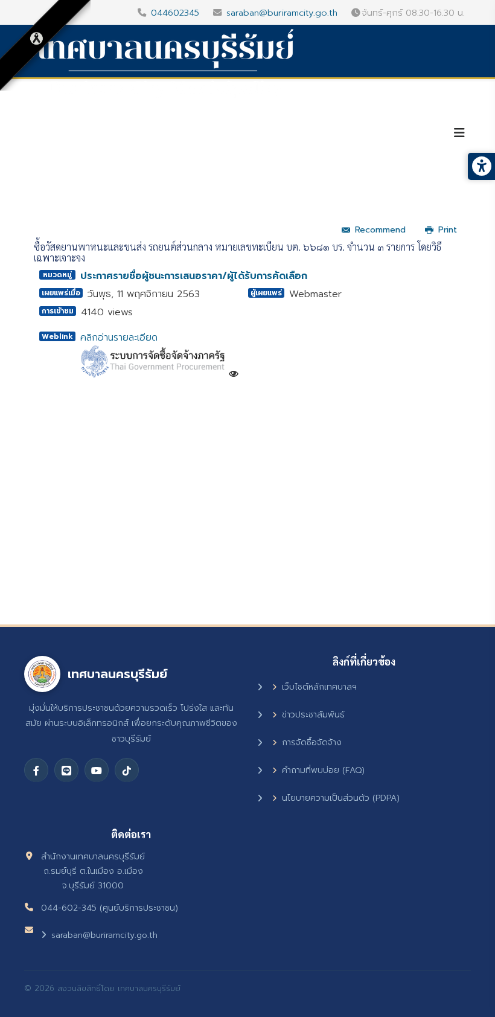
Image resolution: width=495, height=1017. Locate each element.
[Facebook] (36, 770)
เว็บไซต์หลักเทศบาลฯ (319, 687)
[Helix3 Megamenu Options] (459, 133)
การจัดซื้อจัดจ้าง (312, 742)
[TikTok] (127, 770)
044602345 (175, 12)
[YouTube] (97, 770)
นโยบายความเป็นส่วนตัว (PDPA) (341, 798)
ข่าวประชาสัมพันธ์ (313, 714)
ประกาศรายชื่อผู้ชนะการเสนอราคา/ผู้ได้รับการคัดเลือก (193, 276)
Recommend (380, 229)
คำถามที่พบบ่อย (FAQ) (323, 770)
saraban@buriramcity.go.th (281, 12)
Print (447, 229)
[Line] (66, 770)
